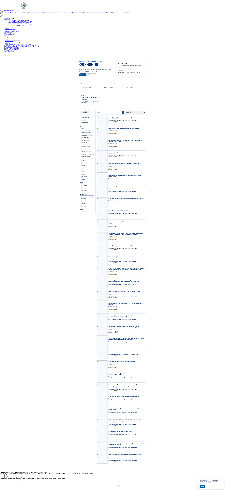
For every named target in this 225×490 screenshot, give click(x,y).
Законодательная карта (9, 51)
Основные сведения (9, 41)
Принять (202, 486)
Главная (4, 18)
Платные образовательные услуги (12, 47)
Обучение (5, 26)
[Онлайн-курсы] (73, 12)
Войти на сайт (3, 11)
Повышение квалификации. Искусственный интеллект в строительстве (125, 198)
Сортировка (128, 110)
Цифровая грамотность (9, 34)
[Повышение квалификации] (34, 12)
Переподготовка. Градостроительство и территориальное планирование (126, 152)
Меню (2, 16)
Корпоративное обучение (10, 29)
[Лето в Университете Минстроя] (21, 12)
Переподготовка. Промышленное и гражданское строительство (123, 128)
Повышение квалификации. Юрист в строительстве (121, 221)
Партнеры (5, 35)
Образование (7, 43)
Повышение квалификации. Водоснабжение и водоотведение (123, 396)
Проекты (4, 33)
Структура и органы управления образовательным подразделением (18, 42)
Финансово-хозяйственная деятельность (13, 48)
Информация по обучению (10, 38)
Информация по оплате (10, 53)
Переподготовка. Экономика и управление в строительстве (122, 245)
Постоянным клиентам (9, 30)
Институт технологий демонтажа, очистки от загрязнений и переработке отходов (24, 24)
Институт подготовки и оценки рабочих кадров (17, 23)
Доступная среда (8, 50)
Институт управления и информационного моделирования (19, 20)
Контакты (5, 56)
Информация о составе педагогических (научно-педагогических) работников (20, 45)
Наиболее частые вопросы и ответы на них (13, 54)
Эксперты (5, 36)
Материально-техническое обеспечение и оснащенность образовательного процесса (22, 46)
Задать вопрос (91, 74)
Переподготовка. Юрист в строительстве (118, 210)
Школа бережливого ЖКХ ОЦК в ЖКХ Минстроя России (19, 25)
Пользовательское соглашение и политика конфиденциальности (18, 52)
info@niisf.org (3, 488)
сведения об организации (8, 37)
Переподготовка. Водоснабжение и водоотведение (120, 431)
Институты (7, 19)
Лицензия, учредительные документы (12, 40)
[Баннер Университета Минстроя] (7, 12)
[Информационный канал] (120, 12)
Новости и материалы (7, 32)
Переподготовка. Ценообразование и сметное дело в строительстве (125, 117)
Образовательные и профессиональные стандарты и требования (18, 44)
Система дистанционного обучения (12, 31)
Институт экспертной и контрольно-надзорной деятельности (20, 21)
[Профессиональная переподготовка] (48, 12)
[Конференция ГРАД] (60, 12)
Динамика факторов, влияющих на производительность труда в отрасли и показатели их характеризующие (26, 55)
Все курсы (7, 28)
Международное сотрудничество (11, 49)
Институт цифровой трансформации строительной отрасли (19, 22)
